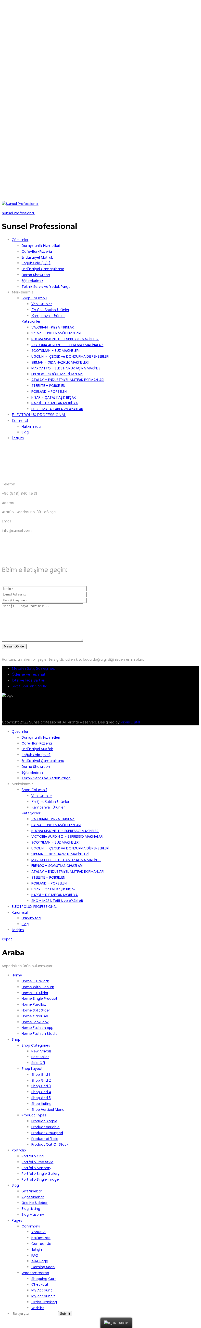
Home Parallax (34, 1004)
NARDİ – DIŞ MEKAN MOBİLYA (54, 403)
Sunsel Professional (18, 213)
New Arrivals (41, 1051)
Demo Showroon (36, 274)
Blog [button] (15, 1185)
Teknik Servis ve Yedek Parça (46, 286)
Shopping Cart (43, 1278)
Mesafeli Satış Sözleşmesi (33, 668)
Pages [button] (17, 1220)
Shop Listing (41, 1103)
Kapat (7, 939)
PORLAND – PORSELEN (49, 391)
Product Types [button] (34, 1115)
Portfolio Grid (33, 1156)
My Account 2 (43, 1296)
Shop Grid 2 (41, 1080)
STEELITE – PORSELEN (48, 385)
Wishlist (37, 1307)
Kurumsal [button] (20, 420)
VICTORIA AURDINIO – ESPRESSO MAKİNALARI (67, 344)
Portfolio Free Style (37, 1162)
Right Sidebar (33, 1197)
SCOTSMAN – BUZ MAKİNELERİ (55, 350)
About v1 (38, 1231)
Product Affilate (44, 1138)
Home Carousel (35, 1016)
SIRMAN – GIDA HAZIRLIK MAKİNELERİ (59, 362)
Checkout (39, 1284)
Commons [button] (31, 1226)
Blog (25, 432)
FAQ (34, 1255)
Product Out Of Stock (49, 1144)
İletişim (18, 438)
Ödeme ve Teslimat (28, 674)
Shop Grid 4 (41, 1091)
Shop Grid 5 (41, 1097)
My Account (41, 1290)
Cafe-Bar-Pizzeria (37, 251)
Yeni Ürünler (41, 304)
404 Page (39, 1261)
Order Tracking (44, 1302)
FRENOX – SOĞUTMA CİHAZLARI (57, 374)
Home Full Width (35, 981)
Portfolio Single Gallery (41, 1173)
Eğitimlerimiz (32, 280)
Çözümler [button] (20, 240)
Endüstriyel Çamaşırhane (43, 268)
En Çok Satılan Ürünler (50, 310)
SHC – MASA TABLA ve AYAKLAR (57, 408)
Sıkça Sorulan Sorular (29, 686)
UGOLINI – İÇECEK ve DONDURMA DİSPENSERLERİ (70, 356)
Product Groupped (47, 1132)
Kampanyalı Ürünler (48, 316)
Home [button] (17, 975)
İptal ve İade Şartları (28, 680)
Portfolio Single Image (40, 1179)
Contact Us (41, 1243)
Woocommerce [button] (35, 1272)
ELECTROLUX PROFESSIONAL (39, 415)
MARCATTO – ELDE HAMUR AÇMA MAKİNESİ (66, 368)
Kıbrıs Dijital (130, 722)
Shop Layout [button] (32, 1068)
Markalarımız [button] (22, 292)
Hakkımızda (31, 426)
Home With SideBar (38, 987)
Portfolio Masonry (36, 1167)
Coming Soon (43, 1267)
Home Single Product (39, 998)
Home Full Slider (35, 992)
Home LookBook (35, 1022)
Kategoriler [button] (31, 321)
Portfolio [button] (19, 1150)
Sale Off (38, 1062)
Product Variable (45, 1127)
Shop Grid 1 (40, 1074)
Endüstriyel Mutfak (37, 257)
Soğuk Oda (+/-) (36, 263)
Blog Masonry (33, 1214)
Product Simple (44, 1121)
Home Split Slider (36, 1010)
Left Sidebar (32, 1191)
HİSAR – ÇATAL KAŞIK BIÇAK (53, 397)
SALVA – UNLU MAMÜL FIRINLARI (56, 333)
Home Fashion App (37, 1027)
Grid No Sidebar (35, 1202)
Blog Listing (31, 1208)
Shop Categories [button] (36, 1045)
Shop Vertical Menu (47, 1109)
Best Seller (40, 1056)
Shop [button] (16, 1039)
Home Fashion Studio (40, 1033)
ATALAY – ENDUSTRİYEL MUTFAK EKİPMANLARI (67, 379)
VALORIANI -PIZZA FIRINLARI (53, 327)
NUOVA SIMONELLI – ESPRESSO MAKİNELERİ (65, 339)
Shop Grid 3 (41, 1086)
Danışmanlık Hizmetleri (41, 245)
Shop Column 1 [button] (34, 298)
